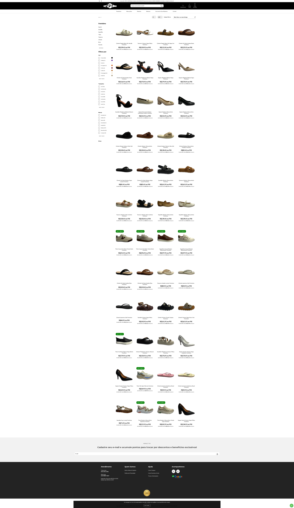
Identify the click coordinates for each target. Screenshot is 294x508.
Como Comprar (151, 470)
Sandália (100, 29)
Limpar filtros (167, 17)
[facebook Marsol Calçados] (101, 1)
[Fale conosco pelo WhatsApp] (291, 505)
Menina (139, 11)
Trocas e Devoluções (153, 476)
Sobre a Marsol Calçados (130, 470)
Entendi (147, 505)
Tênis (99, 34)
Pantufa (100, 44)
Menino (148, 11)
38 (153, 17)
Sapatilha (100, 32)
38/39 (159, 17)
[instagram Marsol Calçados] (99, 1)
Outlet (175, 11)
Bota (99, 42)
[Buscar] (161, 6)
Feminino (119, 11)
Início (99, 17)
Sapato (100, 27)
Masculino (129, 11)
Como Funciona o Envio (153, 473)
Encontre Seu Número (162, 11)
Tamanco (100, 37)
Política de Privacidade (130, 473)
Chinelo (100, 39)
